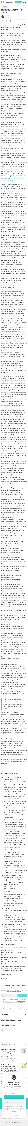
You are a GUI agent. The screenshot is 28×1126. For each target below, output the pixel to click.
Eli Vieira (7, 15)
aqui (6, 426)
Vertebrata (13, 178)
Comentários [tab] (5, 1025)
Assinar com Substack (15, 1103)
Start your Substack (9, 1118)
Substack (7, 1122)
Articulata (21, 178)
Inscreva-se (19, 2)
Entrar (24, 2)
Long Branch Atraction (9, 561)
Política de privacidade (18, 1002)
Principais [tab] (4, 1044)
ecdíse (3, 417)
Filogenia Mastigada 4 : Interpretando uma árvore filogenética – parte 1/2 (9, 1051)
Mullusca (4, 180)
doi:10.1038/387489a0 (11, 798)
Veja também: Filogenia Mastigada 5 (7, 1055)
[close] (23, 1075)
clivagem (10, 193)
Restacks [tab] (12, 1025)
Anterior (6, 1014)
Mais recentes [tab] (12, 1044)
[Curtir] (2, 21)
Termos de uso (7, 1108)
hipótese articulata (8, 169)
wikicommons (6, 968)
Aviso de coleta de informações (11, 1109)
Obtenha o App (22, 1118)
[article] (14, 1054)
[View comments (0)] (6, 21)
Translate (5, 6)
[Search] (25, 1044)
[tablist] (8, 1025)
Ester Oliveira (11, 1058)
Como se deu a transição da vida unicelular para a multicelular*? (8, 1066)
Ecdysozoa (16, 323)
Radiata (11, 180)
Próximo (22, 1014)
